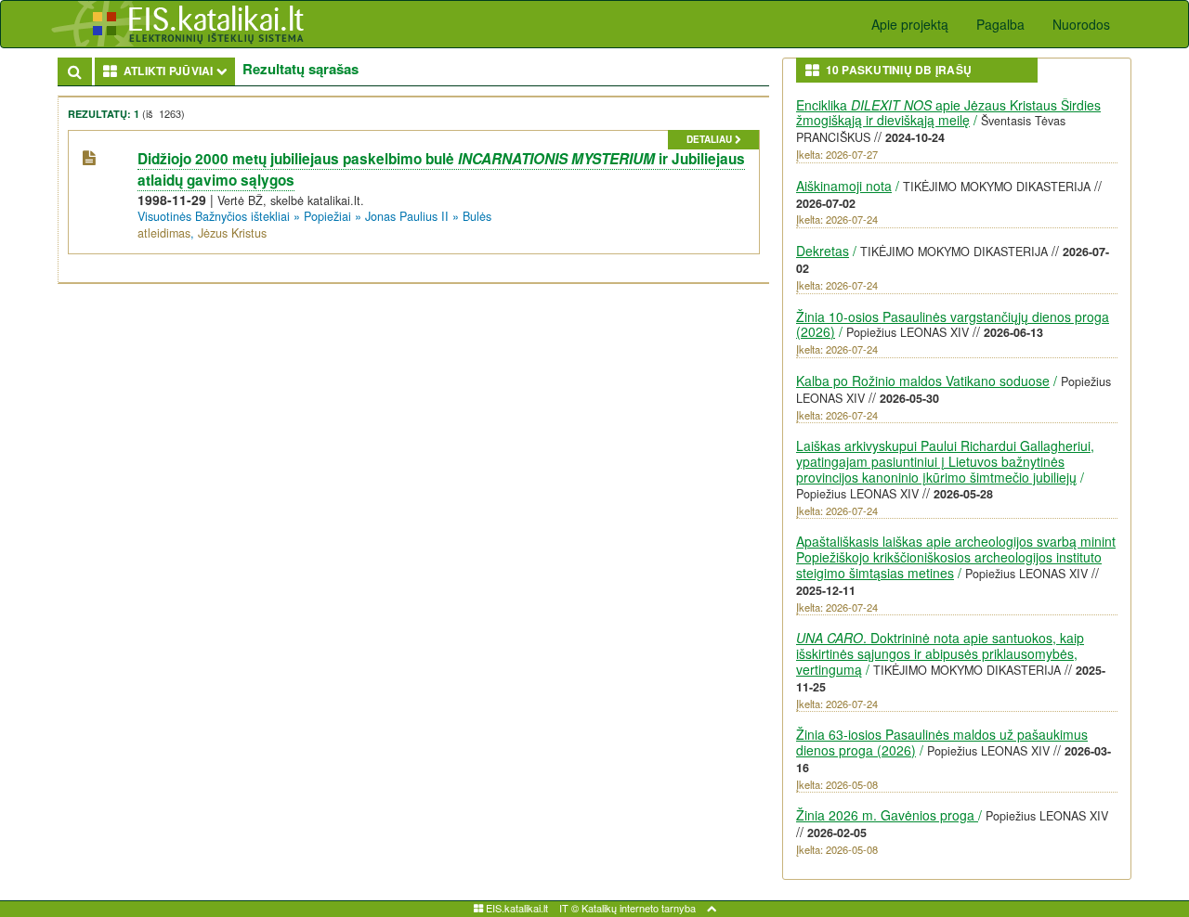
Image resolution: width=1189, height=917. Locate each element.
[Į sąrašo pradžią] (711, 907)
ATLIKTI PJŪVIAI (176, 70)
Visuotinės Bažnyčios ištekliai (213, 216)
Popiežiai (327, 216)
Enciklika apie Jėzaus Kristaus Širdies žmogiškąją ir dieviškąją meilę (948, 113)
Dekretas (822, 250)
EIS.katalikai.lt (515, 907)
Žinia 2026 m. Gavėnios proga (887, 815)
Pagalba (1000, 24)
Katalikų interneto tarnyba (638, 907)
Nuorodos (1081, 24)
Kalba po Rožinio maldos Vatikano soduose (923, 380)
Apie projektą (909, 24)
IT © (569, 907)
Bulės (477, 216)
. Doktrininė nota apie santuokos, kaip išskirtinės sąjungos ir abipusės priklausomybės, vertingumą (940, 653)
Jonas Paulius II (407, 216)
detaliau (710, 139)
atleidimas (163, 233)
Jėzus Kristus (232, 233)
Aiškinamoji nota (844, 185)
